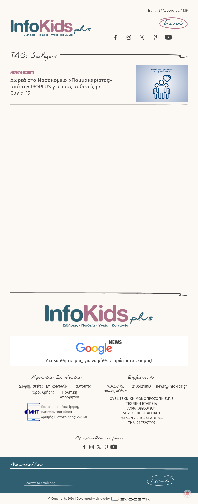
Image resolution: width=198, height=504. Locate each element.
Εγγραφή (160, 481)
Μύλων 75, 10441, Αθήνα (115, 388)
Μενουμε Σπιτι (22, 73)
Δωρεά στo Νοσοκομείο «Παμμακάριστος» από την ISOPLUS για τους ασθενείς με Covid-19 (61, 86)
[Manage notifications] (187, 493)
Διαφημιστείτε (31, 386)
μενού (173, 23)
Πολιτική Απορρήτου (69, 394)
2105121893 (141, 386)
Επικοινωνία (56, 386)
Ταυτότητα (82, 386)
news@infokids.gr (171, 386)
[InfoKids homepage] (50, 27)
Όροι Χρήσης (43, 392)
